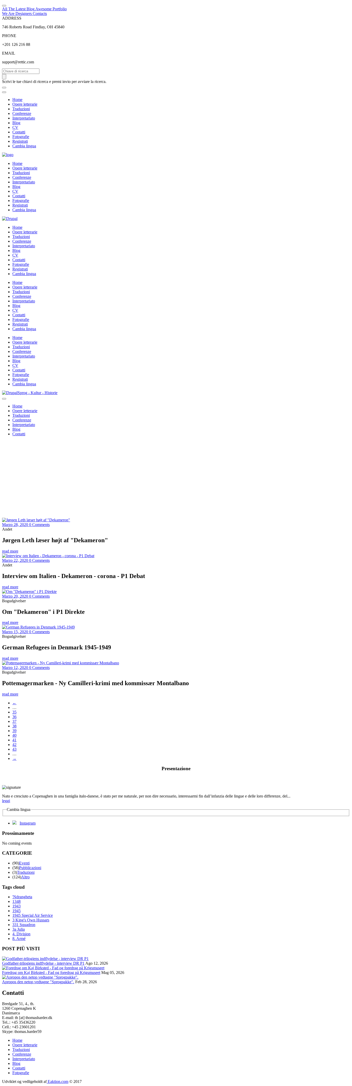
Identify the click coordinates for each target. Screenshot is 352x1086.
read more (10, 551)
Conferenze (21, 113)
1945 (16, 911)
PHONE (9, 35)
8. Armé (19, 938)
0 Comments (39, 524)
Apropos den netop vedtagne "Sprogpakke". (38, 982)
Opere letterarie (24, 104)
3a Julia (18, 929)
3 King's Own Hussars (30, 920)
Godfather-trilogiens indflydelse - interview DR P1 (43, 963)
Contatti (18, 132)
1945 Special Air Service (32, 915)
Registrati (20, 141)
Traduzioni (21, 109)
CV (15, 127)
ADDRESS (11, 18)
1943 (16, 906)
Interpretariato (23, 118)
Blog (16, 123)
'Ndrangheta (22, 897)
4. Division (21, 934)
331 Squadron (23, 924)
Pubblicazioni (30, 868)
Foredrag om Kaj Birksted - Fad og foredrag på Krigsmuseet (51, 972)
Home (17, 99)
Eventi (24, 863)
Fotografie (20, 136)
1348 (16, 901)
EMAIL (8, 53)
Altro (25, 877)
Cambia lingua (24, 146)
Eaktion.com (57, 1081)
